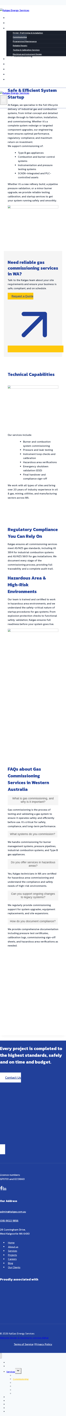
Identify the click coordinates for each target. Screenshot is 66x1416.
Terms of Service (23, 1344)
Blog (13, 69)
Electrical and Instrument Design (27, 54)
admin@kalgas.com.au (13, 1212)
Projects (16, 58)
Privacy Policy (43, 1344)
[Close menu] (1, 1355)
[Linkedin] (4, 1189)
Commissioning (20, 37)
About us (16, 22)
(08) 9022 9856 (9, 1221)
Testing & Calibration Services (26, 49)
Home (14, 17)
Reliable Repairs (20, 45)
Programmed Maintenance (25, 41)
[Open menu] (3, 100)
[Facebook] (1, 1189)
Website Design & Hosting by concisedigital (24, 1338)
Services (12, 1251)
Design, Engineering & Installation (28, 32)
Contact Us (18, 79)
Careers (15, 64)
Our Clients (18, 74)
